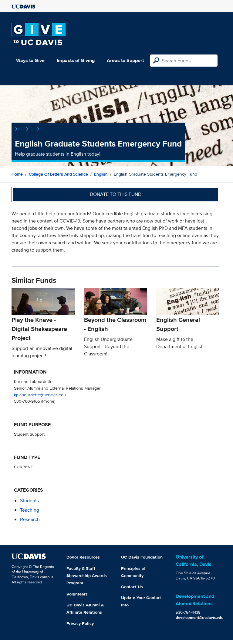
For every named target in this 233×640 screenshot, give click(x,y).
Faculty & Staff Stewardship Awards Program (86, 575)
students (29, 500)
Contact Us (132, 587)
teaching (29, 509)
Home (17, 174)
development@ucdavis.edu (200, 617)
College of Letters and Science (58, 174)
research (30, 519)
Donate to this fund (115, 194)
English (101, 174)
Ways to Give (30, 60)
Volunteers (77, 594)
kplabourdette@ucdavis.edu (40, 394)
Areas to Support (125, 60)
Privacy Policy (80, 623)
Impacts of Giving (76, 60)
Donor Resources (83, 557)
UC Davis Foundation (142, 557)
